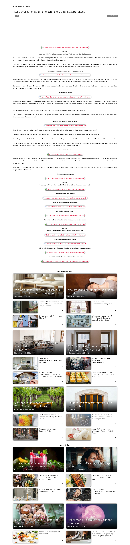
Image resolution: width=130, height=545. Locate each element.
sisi (109, 16)
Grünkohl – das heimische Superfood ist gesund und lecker (101, 477)
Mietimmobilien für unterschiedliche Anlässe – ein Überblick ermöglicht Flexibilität (50, 374)
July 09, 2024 (80, 296)
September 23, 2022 (82, 353)
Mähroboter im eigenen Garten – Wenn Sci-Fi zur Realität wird (34, 404)
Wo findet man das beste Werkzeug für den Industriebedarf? (101, 360)
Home (15, 6)
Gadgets (21, 6)
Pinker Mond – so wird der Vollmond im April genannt (89, 521)
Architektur (71, 409)
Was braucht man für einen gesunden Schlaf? (90, 291)
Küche (16, 353)
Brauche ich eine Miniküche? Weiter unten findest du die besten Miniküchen (36, 346)
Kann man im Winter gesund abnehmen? (49, 533)
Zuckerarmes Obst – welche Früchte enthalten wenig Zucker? (37, 465)
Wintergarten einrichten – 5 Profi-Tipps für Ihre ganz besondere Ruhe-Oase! (102, 318)
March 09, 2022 (30, 409)
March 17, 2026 (80, 526)
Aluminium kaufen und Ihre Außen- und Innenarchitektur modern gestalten (102, 417)
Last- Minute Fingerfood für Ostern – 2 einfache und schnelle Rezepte (49, 477)
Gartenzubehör (19, 409)
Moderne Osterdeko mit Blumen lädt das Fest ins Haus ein (36, 521)
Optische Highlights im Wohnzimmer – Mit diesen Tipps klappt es (51, 360)
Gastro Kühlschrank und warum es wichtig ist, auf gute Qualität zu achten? (103, 374)
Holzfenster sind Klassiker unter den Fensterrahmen (89, 404)
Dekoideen (71, 353)
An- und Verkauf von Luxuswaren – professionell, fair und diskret (103, 491)
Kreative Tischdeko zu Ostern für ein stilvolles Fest (50, 490)
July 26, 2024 (26, 296)
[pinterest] (43, 48)
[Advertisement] (65, 31)
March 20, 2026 (27, 526)
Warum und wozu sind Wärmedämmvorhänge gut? (102, 303)
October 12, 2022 (25, 353)
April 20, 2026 (80, 470)
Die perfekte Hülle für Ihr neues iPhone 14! (51, 317)
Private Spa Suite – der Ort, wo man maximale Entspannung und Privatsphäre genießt (103, 534)
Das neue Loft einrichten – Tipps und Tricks (49, 430)
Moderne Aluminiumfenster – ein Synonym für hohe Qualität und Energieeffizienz (51, 304)
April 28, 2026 (27, 470)
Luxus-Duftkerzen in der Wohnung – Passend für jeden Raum (103, 431)
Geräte (27, 6)
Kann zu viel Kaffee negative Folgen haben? (89, 465)
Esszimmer (71, 296)
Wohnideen (18, 296)
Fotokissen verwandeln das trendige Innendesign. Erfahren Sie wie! (50, 417)
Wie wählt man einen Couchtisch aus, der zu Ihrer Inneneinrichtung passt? (37, 291)
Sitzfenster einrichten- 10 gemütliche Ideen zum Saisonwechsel (89, 348)
